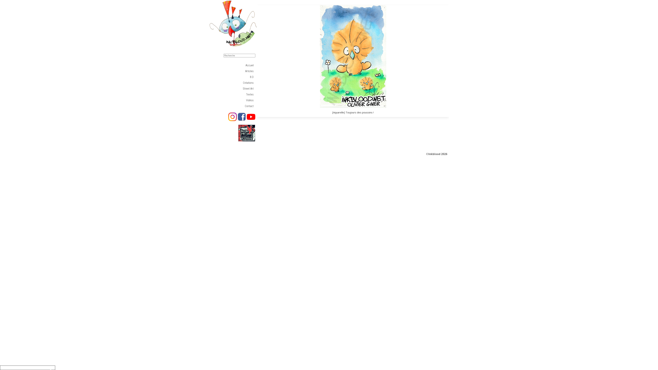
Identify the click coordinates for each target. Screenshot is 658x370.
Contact (249, 106)
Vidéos (250, 100)
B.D (252, 77)
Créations (248, 82)
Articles (249, 71)
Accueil (250, 65)
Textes (250, 94)
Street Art (248, 88)
